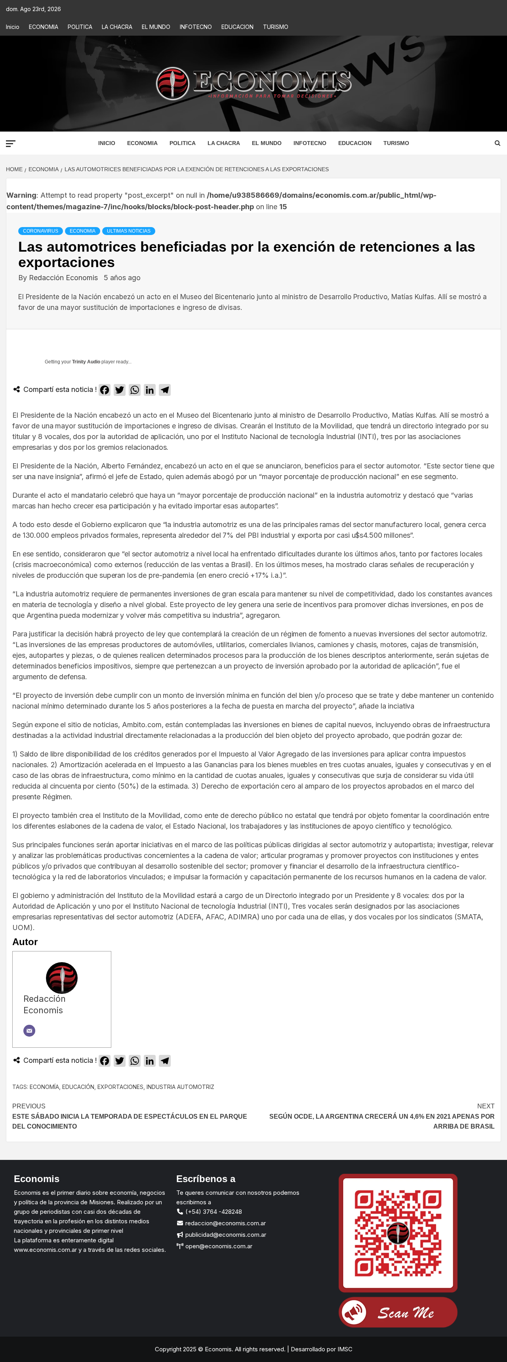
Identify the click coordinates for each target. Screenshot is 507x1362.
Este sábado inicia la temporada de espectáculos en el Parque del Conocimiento (129, 1116)
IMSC (344, 1349)
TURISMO (275, 26)
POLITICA (80, 26)
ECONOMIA (43, 26)
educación (78, 1086)
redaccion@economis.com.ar (225, 1223)
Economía (44, 1086)
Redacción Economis (64, 277)
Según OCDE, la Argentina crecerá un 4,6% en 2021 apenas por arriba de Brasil (382, 1116)
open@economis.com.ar (218, 1246)
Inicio (12, 26)
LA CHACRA (117, 26)
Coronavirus (40, 231)
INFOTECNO (196, 26)
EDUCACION (237, 26)
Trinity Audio (86, 362)
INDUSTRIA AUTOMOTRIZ (180, 1086)
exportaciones (120, 1086)
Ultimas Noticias (129, 231)
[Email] (29, 1031)
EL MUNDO (156, 26)
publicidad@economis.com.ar (225, 1234)
